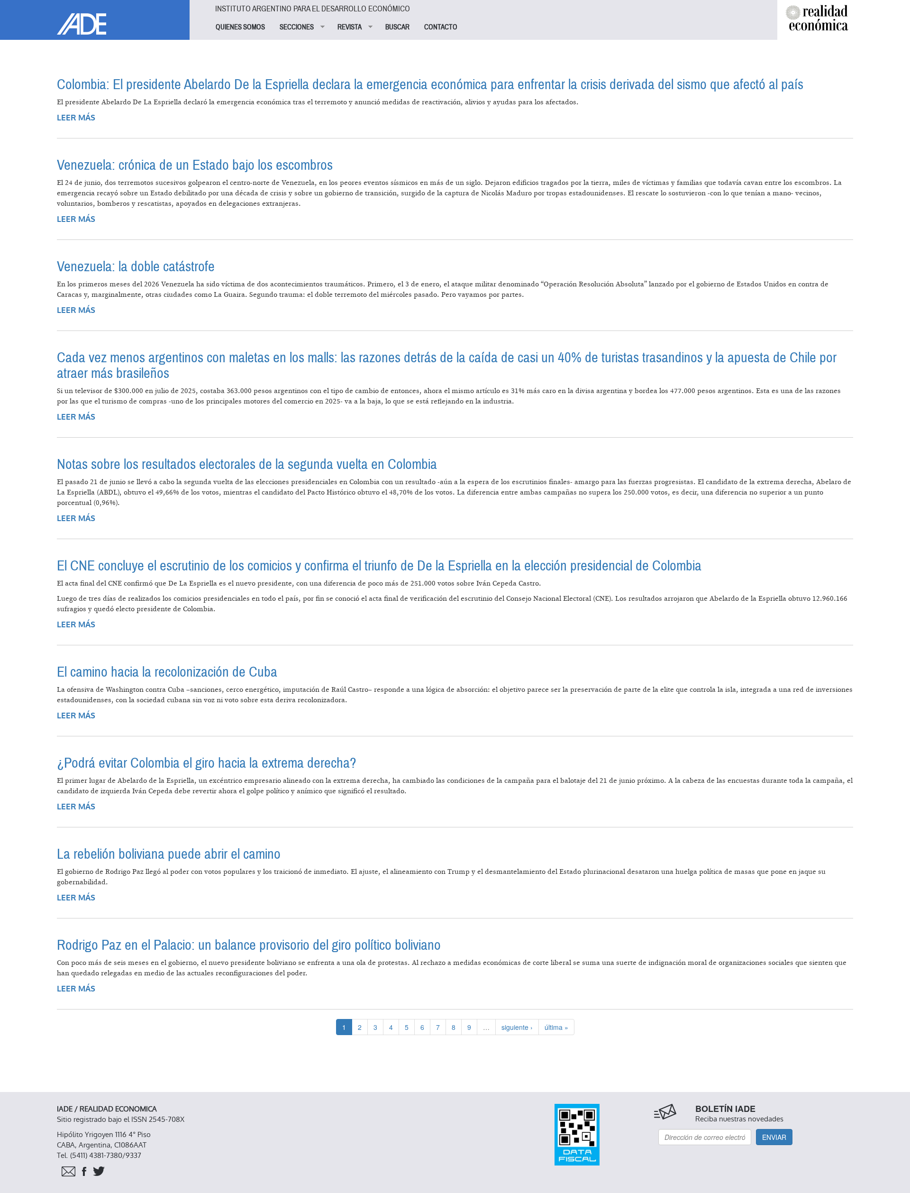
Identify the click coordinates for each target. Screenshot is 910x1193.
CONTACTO (440, 27)
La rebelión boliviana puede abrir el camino (169, 854)
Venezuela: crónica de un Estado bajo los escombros (195, 165)
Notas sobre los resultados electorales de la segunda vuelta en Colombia (247, 464)
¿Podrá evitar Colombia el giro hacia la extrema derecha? (206, 763)
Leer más (76, 117)
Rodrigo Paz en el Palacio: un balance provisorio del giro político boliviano (249, 945)
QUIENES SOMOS (240, 27)
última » (556, 1027)
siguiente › (517, 1027)
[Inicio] (95, 17)
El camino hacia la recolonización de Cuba (167, 672)
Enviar (774, 1137)
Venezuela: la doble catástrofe (136, 266)
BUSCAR (397, 27)
